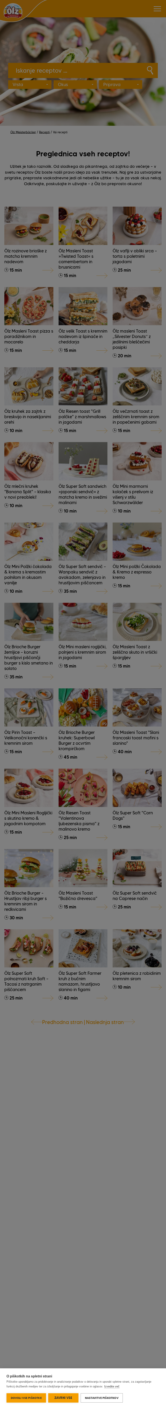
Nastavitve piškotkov (101, 1398)
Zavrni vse (63, 1398)
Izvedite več (112, 1386)
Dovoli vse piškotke (26, 1398)
